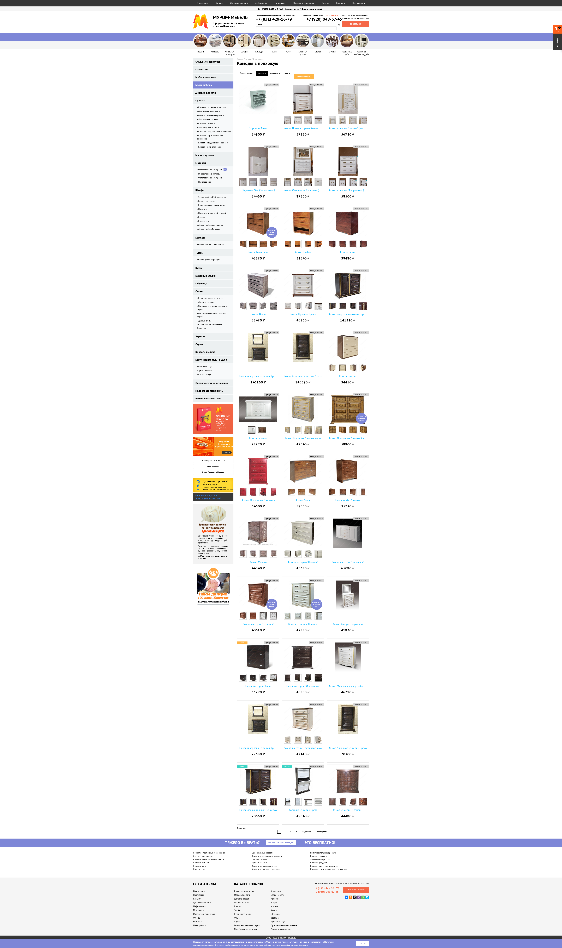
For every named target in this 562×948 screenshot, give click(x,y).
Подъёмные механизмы (209, 390)
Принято (362, 943)
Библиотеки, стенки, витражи (211, 205)
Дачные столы (204, 320)
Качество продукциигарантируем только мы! (208, 497)
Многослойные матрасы (209, 173)
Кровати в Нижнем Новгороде (266, 869)
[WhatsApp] (363, 897)
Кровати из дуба (205, 352)
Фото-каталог (213, 466)
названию (274, 73)
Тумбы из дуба (205, 370)
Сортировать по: (246, 73)
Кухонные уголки (205, 275)
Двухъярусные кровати (208, 127)
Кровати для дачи (318, 862)
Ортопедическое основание (211, 383)
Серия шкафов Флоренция (210, 225)
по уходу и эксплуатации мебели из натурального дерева (223, 422)
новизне (261, 73)
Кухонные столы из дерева (210, 298)
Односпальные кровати (209, 111)
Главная (240, 59)
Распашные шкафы (206, 201)
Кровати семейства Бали (209, 146)
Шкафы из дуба (205, 374)
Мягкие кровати (204, 155)
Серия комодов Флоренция (211, 244)
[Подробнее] (203, 446)
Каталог (219, 3)
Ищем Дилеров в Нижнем (213, 472)
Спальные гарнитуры (207, 61)
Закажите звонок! (330, 15)
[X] (355, 897)
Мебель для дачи (205, 77)
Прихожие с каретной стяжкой (212, 213)
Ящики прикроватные (208, 398)
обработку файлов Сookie (260, 942)
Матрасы (200, 163)
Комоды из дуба (205, 366)
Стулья (199, 344)
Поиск (259, 24)
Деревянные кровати (320, 859)
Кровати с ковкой (206, 123)
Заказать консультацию (281, 842)
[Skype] (367, 897)
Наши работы (358, 3)
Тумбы (199, 252)
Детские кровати (205, 92)
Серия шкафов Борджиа (209, 229)
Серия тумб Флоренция (209, 259)
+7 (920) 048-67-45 (324, 19)
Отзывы (325, 3)
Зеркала (200, 336)
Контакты (340, 3)
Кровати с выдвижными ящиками (213, 142)
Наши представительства (213, 460)
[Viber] (359, 897)
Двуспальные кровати (208, 119)
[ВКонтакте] (346, 897)
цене (286, 73)
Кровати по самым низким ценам (208, 859)
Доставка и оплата (239, 3)
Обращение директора (303, 3)
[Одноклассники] (350, 897)
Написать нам (355, 23)
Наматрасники (204, 182)
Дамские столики (206, 302)
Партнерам (198, 894)
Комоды (200, 237)
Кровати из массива (202, 862)
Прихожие (203, 209)
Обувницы (201, 283)
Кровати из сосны (260, 862)
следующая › (307, 831)
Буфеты (201, 217)
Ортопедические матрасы (210, 169)
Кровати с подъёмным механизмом (214, 131)
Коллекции (201, 69)
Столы (199, 291)
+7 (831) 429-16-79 (274, 19)
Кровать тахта (199, 866)
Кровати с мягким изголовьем (212, 107)
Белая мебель (203, 85)
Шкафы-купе (204, 221)
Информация (261, 3)
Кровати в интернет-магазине (324, 866)
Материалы (280, 3)
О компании (202, 3)
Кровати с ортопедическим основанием (328, 869)
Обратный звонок (356, 889)
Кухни (198, 268)
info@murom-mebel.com (359, 883)
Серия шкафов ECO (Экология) (212, 197)
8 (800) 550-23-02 (270, 9)
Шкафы (199, 190)
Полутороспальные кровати (211, 115)
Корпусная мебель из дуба (211, 359)
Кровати (200, 100)
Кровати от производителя (264, 866)
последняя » (322, 831)
